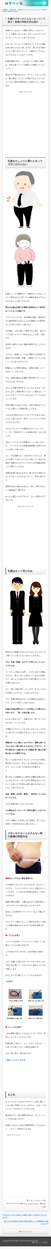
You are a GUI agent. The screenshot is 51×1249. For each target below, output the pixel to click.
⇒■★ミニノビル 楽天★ (15, 1060)
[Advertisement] (25, 125)
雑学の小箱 (19, 1241)
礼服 (44, 1200)
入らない (38, 1200)
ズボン (31, 1200)
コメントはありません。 (31, 1203)
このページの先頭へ (41, 1242)
